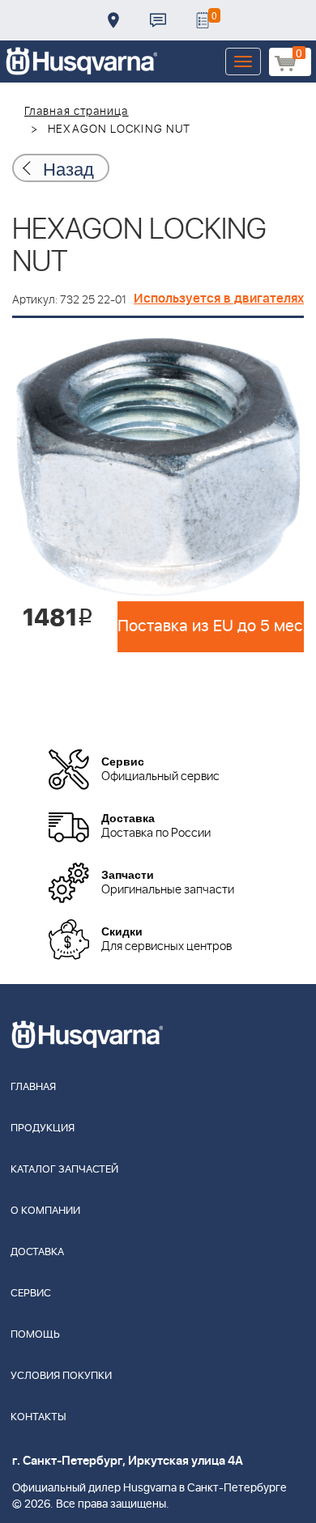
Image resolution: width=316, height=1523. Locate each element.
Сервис (31, 1293)
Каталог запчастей (64, 1169)
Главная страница (76, 112)
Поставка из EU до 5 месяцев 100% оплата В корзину (210, 626)
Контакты (158, 20)
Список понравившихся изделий (202, 20)
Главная (33, 1087)
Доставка (113, 20)
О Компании (45, 1211)
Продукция (43, 1128)
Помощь (35, 1335)
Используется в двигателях (219, 298)
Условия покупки (61, 1376)
